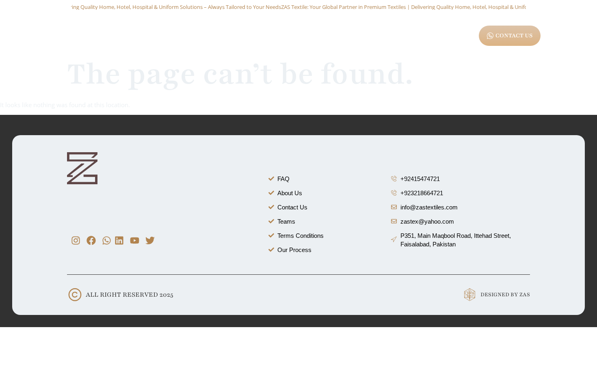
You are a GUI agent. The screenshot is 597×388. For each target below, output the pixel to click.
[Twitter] (150, 240)
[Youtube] (134, 240)
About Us (181, 37)
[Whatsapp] (106, 240)
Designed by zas (505, 294)
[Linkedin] (119, 240)
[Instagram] (75, 240)
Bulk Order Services (343, 37)
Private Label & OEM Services (420, 37)
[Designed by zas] (470, 295)
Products (217, 37)
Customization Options (273, 37)
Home (149, 37)
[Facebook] (91, 240)
